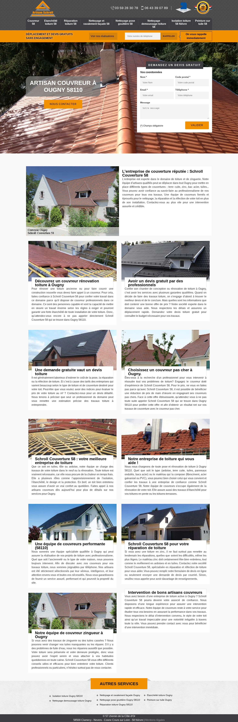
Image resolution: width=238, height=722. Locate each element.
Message (145, 102)
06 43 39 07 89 (156, 8)
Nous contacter (63, 104)
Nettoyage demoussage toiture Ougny (71, 700)
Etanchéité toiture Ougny (159, 695)
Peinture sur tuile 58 (202, 22)
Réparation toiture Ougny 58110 (116, 704)
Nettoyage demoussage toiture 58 (154, 23)
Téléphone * (182, 89)
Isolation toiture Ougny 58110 (67, 696)
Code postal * (182, 77)
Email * (144, 89)
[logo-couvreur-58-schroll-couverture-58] (42, 8)
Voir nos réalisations (102, 36)
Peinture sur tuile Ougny (159, 700)
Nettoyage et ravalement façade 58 (96, 22)
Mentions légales (155, 720)
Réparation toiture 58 (71, 22)
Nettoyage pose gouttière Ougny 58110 (120, 700)
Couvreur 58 (33, 22)
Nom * (143, 77)
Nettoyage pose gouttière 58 (125, 22)
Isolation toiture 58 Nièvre (181, 22)
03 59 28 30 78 (126, 8)
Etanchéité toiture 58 (50, 22)
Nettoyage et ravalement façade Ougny (120, 695)
